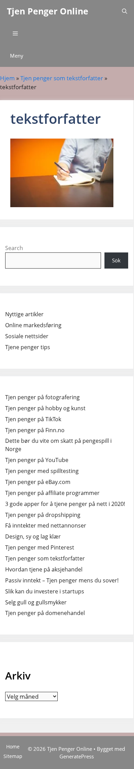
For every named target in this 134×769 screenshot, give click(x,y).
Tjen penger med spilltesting (42, 471)
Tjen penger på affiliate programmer (52, 493)
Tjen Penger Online (47, 11)
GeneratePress (76, 756)
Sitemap (12, 756)
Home (13, 746)
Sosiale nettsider (26, 336)
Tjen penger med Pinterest (39, 547)
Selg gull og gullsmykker (36, 602)
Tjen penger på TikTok (33, 419)
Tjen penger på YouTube (36, 460)
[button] (124, 11)
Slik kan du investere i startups (44, 591)
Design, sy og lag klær (33, 536)
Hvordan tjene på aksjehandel (43, 569)
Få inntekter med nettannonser (45, 525)
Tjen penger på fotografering (42, 397)
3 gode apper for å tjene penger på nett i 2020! (65, 504)
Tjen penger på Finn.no (35, 430)
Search (14, 248)
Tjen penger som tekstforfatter (61, 78)
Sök (116, 260)
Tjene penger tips (27, 347)
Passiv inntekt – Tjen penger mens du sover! (62, 580)
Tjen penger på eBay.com (37, 482)
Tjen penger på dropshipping (42, 515)
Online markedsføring (33, 325)
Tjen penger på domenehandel (45, 613)
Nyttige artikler (24, 314)
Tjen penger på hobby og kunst (45, 408)
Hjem (7, 78)
